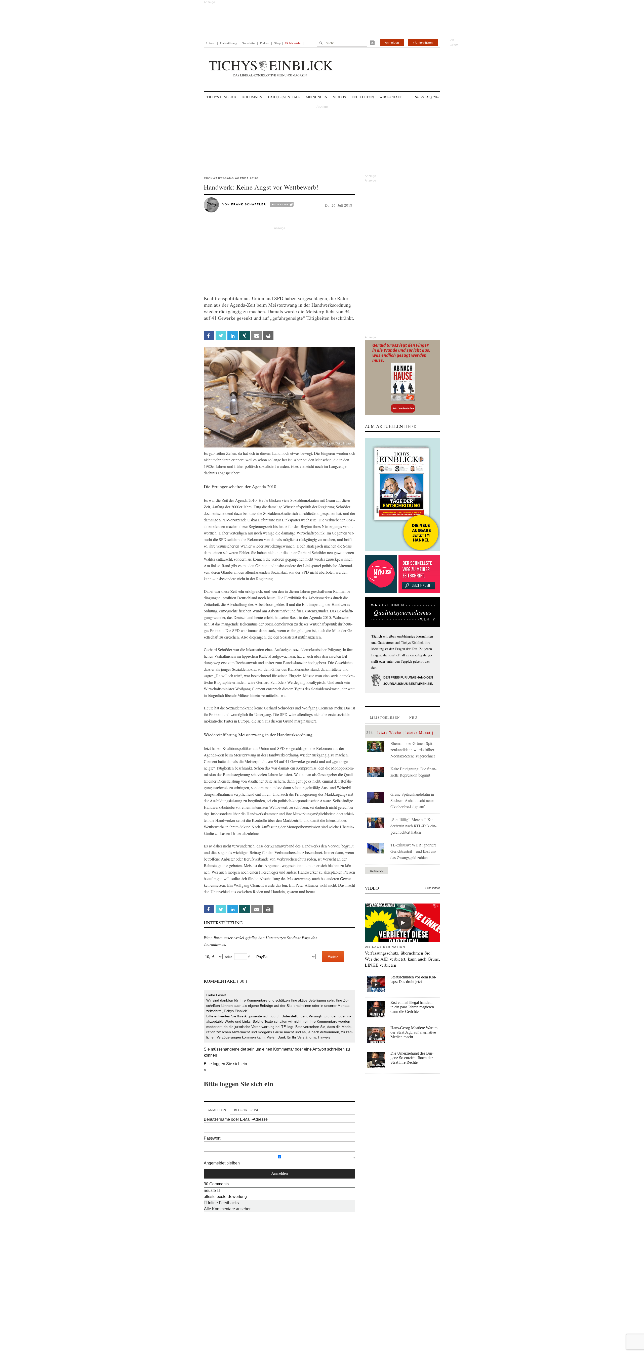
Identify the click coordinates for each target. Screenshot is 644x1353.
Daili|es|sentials (284, 97)
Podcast (264, 43)
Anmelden (392, 42)
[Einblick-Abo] (402, 494)
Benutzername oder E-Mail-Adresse (236, 1119)
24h (369, 732)
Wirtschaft (390, 97)
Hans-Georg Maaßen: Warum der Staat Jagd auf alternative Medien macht (413, 1032)
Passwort (212, 1138)
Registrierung (246, 1110)
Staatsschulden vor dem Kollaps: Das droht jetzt (413, 979)
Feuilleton (363, 97)
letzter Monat (418, 732)
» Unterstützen (423, 42)
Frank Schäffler (248, 204)
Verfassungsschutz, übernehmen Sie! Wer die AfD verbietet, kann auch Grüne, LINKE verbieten (402, 959)
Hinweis (324, 1037)
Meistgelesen (385, 717)
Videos (339, 97)
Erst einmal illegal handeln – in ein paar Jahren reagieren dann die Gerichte (412, 1007)
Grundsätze (248, 43)
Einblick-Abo (293, 43)
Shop (277, 43)
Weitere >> (376, 871)
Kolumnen (252, 97)
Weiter (333, 956)
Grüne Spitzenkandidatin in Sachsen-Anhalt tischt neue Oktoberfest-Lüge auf (412, 800)
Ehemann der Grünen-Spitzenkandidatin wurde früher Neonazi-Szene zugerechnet (412, 749)
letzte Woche (389, 732)
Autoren (210, 43)
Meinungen (316, 97)
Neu (413, 717)
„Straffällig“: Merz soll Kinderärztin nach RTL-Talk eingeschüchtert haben (413, 826)
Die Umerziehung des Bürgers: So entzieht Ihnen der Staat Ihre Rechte (411, 1057)
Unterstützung (228, 43)
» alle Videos (432, 887)
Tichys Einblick (222, 97)
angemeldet (235, 1049)
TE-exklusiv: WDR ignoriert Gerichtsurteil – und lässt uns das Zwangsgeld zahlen (413, 851)
